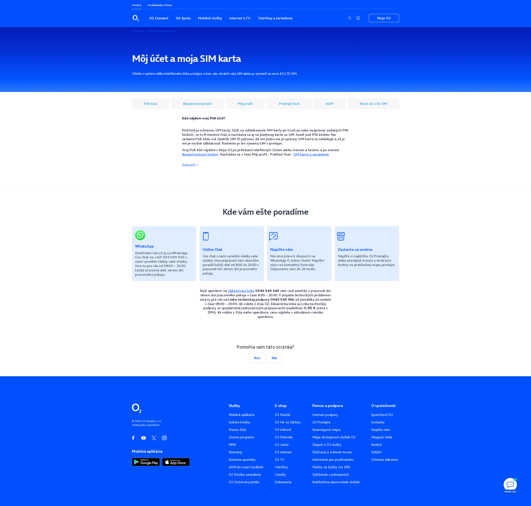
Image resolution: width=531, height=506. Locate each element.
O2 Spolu (183, 18)
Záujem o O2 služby (326, 444)
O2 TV (279, 459)
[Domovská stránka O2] (136, 408)
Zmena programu (241, 437)
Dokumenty (283, 482)
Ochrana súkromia (384, 459)
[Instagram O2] (164, 438)
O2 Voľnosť (283, 430)
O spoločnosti (383, 405)
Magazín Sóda (381, 437)
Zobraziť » (190, 165)
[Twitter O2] (153, 438)
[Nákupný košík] (358, 18)
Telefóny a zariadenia (275, 18)
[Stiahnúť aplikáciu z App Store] (176, 461)
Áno (257, 358)
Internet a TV (239, 18)
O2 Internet (283, 452)
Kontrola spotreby (242, 459)
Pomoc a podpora (327, 405)
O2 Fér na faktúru (288, 422)
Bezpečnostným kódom (200, 154)
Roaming (235, 452)
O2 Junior (282, 444)
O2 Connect (158, 18)
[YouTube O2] (143, 438)
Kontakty (378, 422)
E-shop (281, 405)
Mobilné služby (210, 18)
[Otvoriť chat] (510, 485)
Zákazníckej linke (241, 290)
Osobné (136, 5)
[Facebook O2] (133, 438)
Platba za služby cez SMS (331, 467)
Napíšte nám (380, 430)
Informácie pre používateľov (333, 459)
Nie (274, 358)
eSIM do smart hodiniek (246, 467)
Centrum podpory (325, 415)
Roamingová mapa (326, 430)
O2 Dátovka (284, 437)
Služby (234, 405)
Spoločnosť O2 (382, 415)
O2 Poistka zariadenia (245, 474)
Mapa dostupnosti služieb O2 (334, 437)
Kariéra (376, 444)
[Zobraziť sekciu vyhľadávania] (350, 18)
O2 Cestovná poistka (244, 482)
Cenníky (280, 474)
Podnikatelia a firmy (160, 5)
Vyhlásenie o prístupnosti (330, 474)
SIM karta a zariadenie (311, 154)
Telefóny (281, 467)
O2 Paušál (282, 415)
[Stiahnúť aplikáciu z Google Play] (146, 461)
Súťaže (376, 452)
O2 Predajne (321, 422)
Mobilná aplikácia (242, 415)
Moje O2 (384, 18)
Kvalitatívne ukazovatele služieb (336, 482)
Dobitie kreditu (239, 422)
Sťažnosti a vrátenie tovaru (332, 452)
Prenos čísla (237, 430)
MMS (232, 444)
